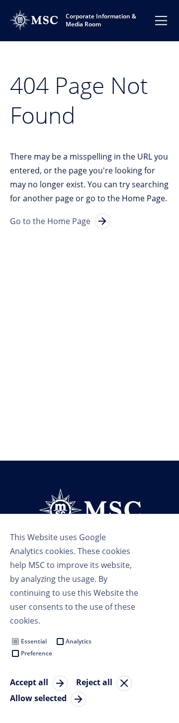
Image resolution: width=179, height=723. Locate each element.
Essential (34, 641)
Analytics (78, 641)
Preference (36, 653)
